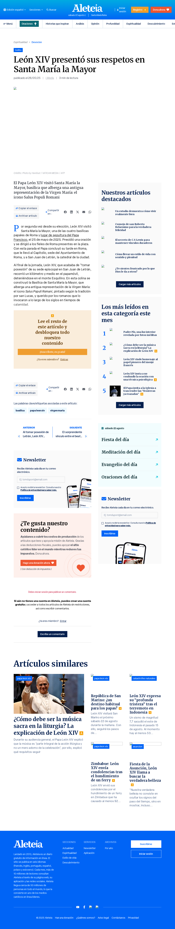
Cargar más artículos (130, 284)
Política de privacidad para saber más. (39, 490)
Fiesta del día (115, 439)
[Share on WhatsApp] (90, 212)
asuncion (137, 746)
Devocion (37, 42)
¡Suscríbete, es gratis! (52, 351)
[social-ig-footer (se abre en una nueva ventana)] (97, 907)
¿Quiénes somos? (85, 917)
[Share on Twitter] (77, 212)
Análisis (80, 23)
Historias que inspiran (57, 23)
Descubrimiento (156, 23)
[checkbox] (18, 488)
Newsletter (90, 848)
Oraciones (27, 23)
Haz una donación (64, 917)
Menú (9, 23)
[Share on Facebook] (65, 212)
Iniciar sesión (122, 9)
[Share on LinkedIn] (71, 212)
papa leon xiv (37, 410)
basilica (20, 410)
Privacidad (133, 917)
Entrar (64, 359)
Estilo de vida (69, 857)
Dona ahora (159, 9)
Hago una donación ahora (36, 562)
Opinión (95, 23)
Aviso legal (103, 917)
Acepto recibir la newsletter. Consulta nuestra (41, 488)
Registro (137, 9)
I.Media (50, 78)
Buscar (52, 9)
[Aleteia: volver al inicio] (87, 8)
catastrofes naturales (144, 678)
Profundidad (112, 23)
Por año (109, 848)
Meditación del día (121, 452)
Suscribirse (146, 844)
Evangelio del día (119, 464)
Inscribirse (25, 498)
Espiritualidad (133, 23)
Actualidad (68, 848)
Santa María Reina (99, 15)
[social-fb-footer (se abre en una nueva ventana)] (84, 907)
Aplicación (89, 853)
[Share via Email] (83, 212)
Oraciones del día (119, 477)
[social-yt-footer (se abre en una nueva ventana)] (77, 907)
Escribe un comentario (52, 634)
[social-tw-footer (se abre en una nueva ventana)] (90, 907)
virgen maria (57, 410)
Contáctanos (118, 917)
